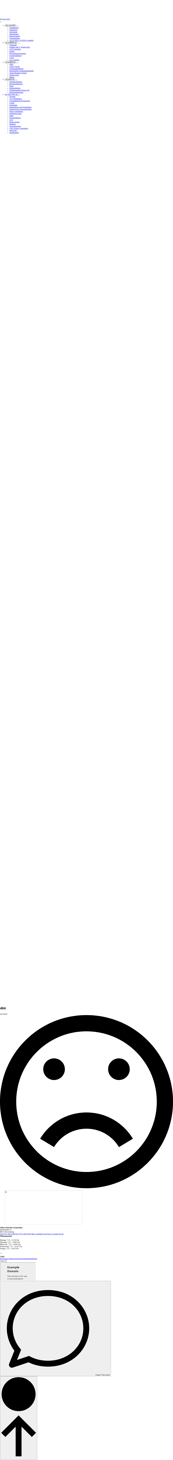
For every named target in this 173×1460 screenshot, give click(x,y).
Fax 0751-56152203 (23, 1234)
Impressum (4, 1259)
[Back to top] (18, 1418)
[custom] (86, 308)
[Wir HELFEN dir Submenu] (19, 95)
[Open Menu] (1, 1253)
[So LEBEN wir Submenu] (18, 62)
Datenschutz (13, 1259)
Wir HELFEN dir (11, 95)
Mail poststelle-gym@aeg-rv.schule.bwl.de (47, 1234)
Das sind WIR (10, 25)
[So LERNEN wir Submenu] (19, 43)
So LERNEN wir (11, 43)
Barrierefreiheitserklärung (27, 1259)
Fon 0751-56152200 (8, 1234)
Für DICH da (10, 79)
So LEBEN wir (10, 62)
